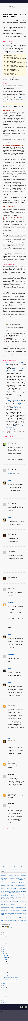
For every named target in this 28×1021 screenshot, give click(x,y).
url (4, 919)
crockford (2, 882)
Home (14, 866)
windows (25, 920)
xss (11, 921)
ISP (7, 895)
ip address (21, 894)
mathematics (9, 898)
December (6, 955)
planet (17, 904)
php (14, 904)
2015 (4, 945)
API (4, 875)
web (9, 432)
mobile (4, 432)
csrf (9, 882)
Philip (9, 480)
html (12, 431)
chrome (13, 878)
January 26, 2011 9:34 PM (12, 534)
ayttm (18, 875)
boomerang (24, 876)
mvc (2, 901)
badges (21, 875)
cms (20, 878)
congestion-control (4, 881)
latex (6, 897)
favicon (5, 888)
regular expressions (18, 907)
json (21, 895)
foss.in (10, 889)
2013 (4, 949)
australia (10, 875)
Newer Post (5, 866)
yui (20, 921)
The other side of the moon (8, 4)
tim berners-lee (19, 916)
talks (11, 914)
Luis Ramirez (11, 654)
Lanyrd (15, 406)
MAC (25, 897)
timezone (23, 916)
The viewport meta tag (10, 395)
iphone (16, 431)
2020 (4, 938)
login (21, 897)
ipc (23, 894)
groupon (20, 891)
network (17, 901)
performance (5, 904)
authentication (14, 875)
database (21, 882)
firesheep (21, 888)
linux (12, 897)
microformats (9, 900)
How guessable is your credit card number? (11, 977)
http (14, 892)
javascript (14, 895)
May (5, 965)
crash (20, 881)
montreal (19, 900)
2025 (4, 932)
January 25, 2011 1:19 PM (12, 469)
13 (20, 349)
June (5, 963)
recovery (9, 907)
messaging (5, 900)
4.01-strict (5, 873)
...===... (1, 1011)
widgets (21, 920)
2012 (4, 951)
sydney (25, 913)
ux (8, 919)
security (11, 910)
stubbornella (22, 913)
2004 (4, 996)
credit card (24, 881)
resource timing (24, 907)
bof (18, 876)
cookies (8, 881)
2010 (4, 983)
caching (11, 878)
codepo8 (22, 878)
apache (2, 875)
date (24, 882)
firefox (18, 888)
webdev (12, 432)
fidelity (11, 888)
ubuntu (20, 917)
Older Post (22, 866)
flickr (24, 888)
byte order (7, 878)
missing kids (14, 900)
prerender (22, 904)
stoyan (16, 913)
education (16, 885)
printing (25, 904)
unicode (25, 917)
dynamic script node (11, 885)
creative (22, 881)
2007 (4, 989)
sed (13, 910)
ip (19, 894)
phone (12, 904)
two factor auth (14, 917)
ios (14, 431)
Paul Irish (10, 442)
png (18, 904)
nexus (21, 901)
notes (25, 901)
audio (7, 875)
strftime (18, 913)
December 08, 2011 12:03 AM (12, 577)
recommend (10, 473)
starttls (6, 913)
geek (3, 891)
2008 (4, 987)
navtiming (13, 901)
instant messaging (4, 894)
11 (19, 224)
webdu (6, 920)
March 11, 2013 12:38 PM (12, 705)
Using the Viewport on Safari (12, 392)
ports (20, 904)
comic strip (4, 879)
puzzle (6, 907)
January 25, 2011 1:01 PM (12, 443)
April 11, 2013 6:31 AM (11, 763)
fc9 (7, 888)
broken (2, 878)
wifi (23, 920)
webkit (9, 920)
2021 (4, 936)
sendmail (24, 910)
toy (3, 917)
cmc (19, 878)
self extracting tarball (20, 910)
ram (7, 907)
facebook (2, 888)
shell (5, 911)
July (5, 961)
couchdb (14, 881)
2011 (4, 953)
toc (2, 917)
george (7, 891)
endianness (24, 885)
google (14, 891)
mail (6, 898)
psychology (3, 907)
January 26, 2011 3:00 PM (12, 503)
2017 (4, 943)
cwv (14, 882)
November (6, 957)
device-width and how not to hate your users (15, 16)
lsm (22, 897)
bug (4, 878)
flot (25, 888)
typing (18, 917)
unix (2, 919)
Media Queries (15, 407)
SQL (2, 913)
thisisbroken (3, 916)
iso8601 (5, 895)
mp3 (25, 900)
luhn (24, 897)
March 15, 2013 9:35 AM (11, 740)
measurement (17, 898)
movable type (23, 900)
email (19, 885)
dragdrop (3, 885)
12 (8, 142)
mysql (4, 901)
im (21, 892)
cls (17, 878)
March (5, 970)
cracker (17, 881)
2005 (4, 994)
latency (3, 897)
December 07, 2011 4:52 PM (12, 551)
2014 (4, 947)
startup (9, 913)
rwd (7, 432)
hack (22, 891)
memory (2, 900)
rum (15, 908)
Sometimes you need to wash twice (10, 979)
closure (16, 878)
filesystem (15, 888)
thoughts (11, 916)
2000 (4, 1002)
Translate (11, 927)
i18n (16, 892)
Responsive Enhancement (20, 365)
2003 (4, 998)
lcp (10, 897)
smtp (19, 911)
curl (12, 882)
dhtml (15, 884)
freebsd (13, 889)
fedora (9, 888)
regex (14, 907)
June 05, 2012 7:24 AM (11, 588)
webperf (11, 920)
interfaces (8, 894)
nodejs (23, 901)
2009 (4, 985)
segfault (15, 910)
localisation (18, 897)
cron (5, 882)
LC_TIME (8, 897)
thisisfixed (7, 916)
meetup (25, 898)
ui (23, 917)
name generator (9, 901)
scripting (2, 910)
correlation (11, 881)
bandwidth (24, 875)
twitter (9, 917)
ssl (4, 913)
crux (7, 882)
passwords (18, 903)
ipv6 (2, 895)
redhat (12, 907)
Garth (9, 550)
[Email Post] (14, 429)
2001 (4, 1000)
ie (19, 892)
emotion (21, 885)
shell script (8, 911)
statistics (12, 913)
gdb (2, 891)
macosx (3, 898)
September (6, 959)
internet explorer (15, 894)
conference (21, 879)
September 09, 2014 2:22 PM (12, 794)
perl (10, 904)
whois (18, 920)
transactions (6, 917)
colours (25, 878)
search (5, 910)
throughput (14, 916)
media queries (22, 431)
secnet (7, 910)
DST (6, 885)
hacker (25, 891)
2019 (4, 941)
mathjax (13, 898)
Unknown (10, 602)
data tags (17, 882)
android (7, 431)
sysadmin (3, 914)
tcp (13, 914)
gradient (17, 891)
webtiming (15, 920)
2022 (4, 934)
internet (11, 894)
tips (25, 916)
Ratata (9, 668)
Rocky (9, 502)
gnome (12, 891)
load (15, 897)
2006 (4, 991)
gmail (9, 891)
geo (5, 891)
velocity (10, 919)
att (5, 875)
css (10, 431)
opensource (3, 903)
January (5, 972)
